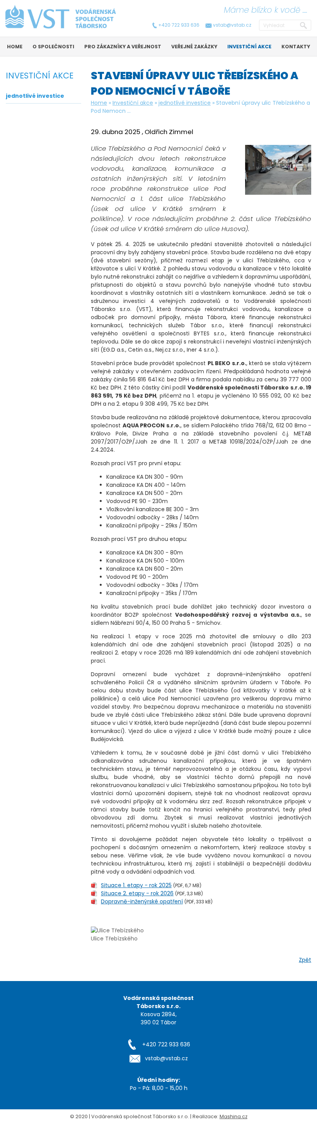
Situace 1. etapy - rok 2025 (136, 885)
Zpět (305, 960)
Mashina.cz (233, 1116)
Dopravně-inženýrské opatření (142, 901)
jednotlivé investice (184, 103)
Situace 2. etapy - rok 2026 (137, 893)
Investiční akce (132, 103)
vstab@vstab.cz (232, 25)
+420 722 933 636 (178, 25)
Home (99, 103)
